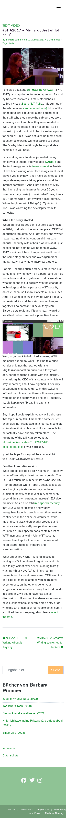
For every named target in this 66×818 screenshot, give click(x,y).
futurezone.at (40, 166)
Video (15, 25)
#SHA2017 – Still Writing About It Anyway (15, 643)
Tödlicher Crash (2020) (17, 706)
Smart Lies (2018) (14, 732)
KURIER (51, 161)
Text (6, 25)
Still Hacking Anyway (39, 89)
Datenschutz (10, 755)
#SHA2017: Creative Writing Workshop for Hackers (50, 643)
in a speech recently (47, 503)
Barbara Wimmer (15, 39)
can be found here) (35, 108)
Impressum (9, 748)
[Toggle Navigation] (58, 7)
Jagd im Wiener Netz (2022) (20, 698)
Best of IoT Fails (31, 103)
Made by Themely (55, 813)
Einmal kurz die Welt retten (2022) (24, 713)
